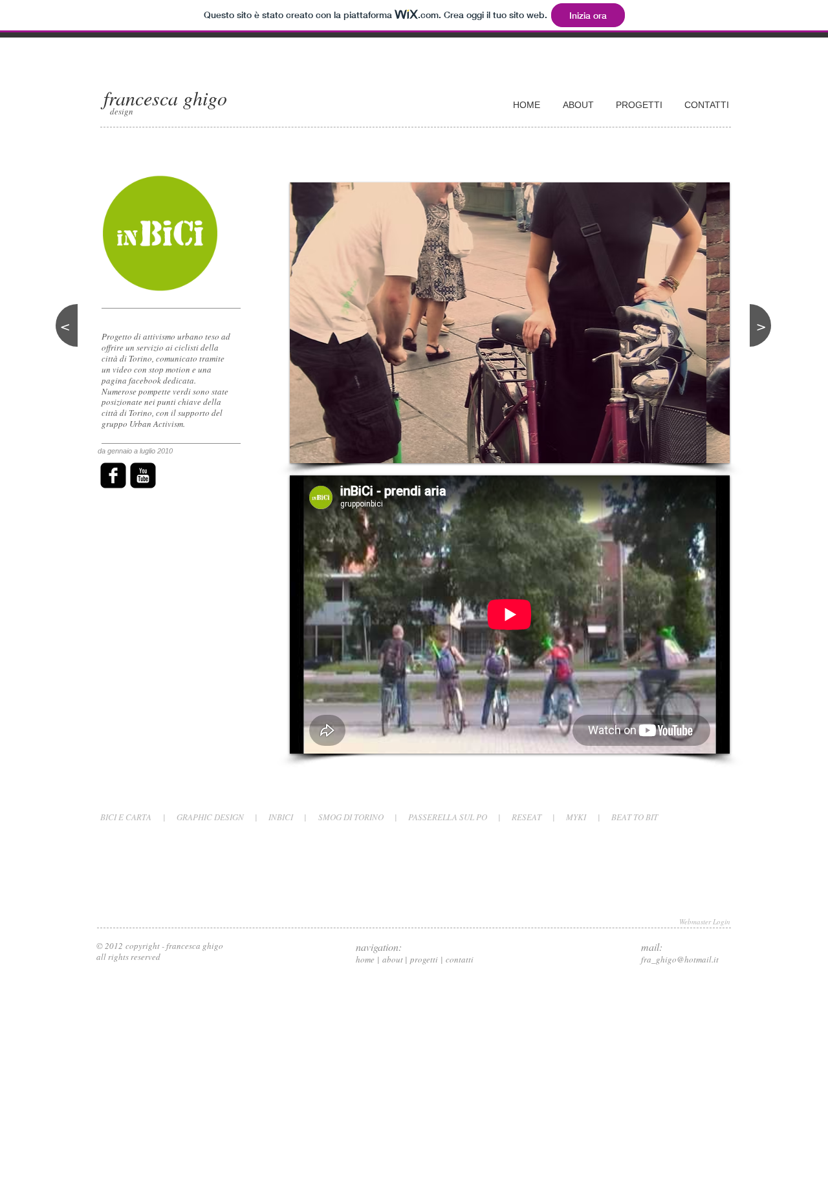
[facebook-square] (113, 475)
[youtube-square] (143, 475)
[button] (510, 322)
